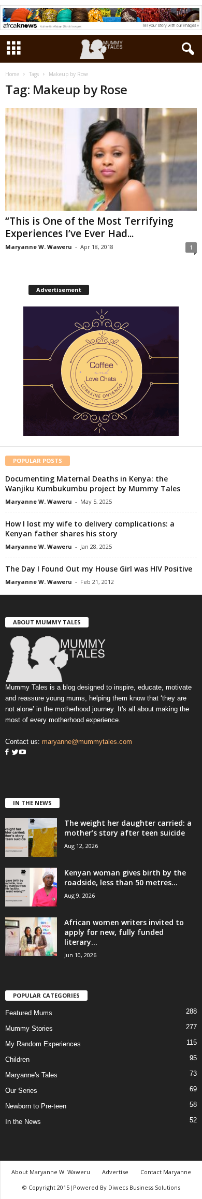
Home (12, 74)
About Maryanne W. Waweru (50, 1172)
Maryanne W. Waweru (38, 247)
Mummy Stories (29, 1028)
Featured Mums (28, 1013)
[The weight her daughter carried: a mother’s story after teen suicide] (31, 837)
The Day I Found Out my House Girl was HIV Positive (98, 569)
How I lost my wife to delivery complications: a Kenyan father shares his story (90, 528)
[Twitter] (14, 752)
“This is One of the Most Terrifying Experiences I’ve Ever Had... (89, 227)
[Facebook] (7, 752)
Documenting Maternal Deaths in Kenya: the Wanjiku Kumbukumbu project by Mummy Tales (92, 483)
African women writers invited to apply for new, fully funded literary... (124, 932)
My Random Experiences (43, 1044)
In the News (23, 1121)
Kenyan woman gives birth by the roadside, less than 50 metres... (125, 877)
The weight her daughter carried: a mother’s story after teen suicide (128, 828)
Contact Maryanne (165, 1172)
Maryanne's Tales (31, 1075)
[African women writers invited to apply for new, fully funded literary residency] (31, 936)
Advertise (115, 1172)
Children (17, 1059)
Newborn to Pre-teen (35, 1106)
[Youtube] (22, 752)
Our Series (21, 1090)
